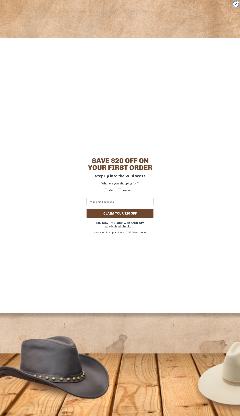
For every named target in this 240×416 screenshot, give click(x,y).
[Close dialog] (236, 4)
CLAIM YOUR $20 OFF (120, 213)
